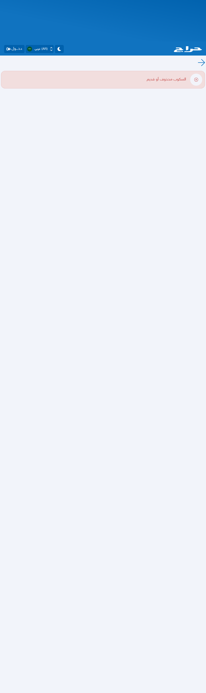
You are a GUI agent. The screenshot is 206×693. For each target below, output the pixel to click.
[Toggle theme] (59, 49)
